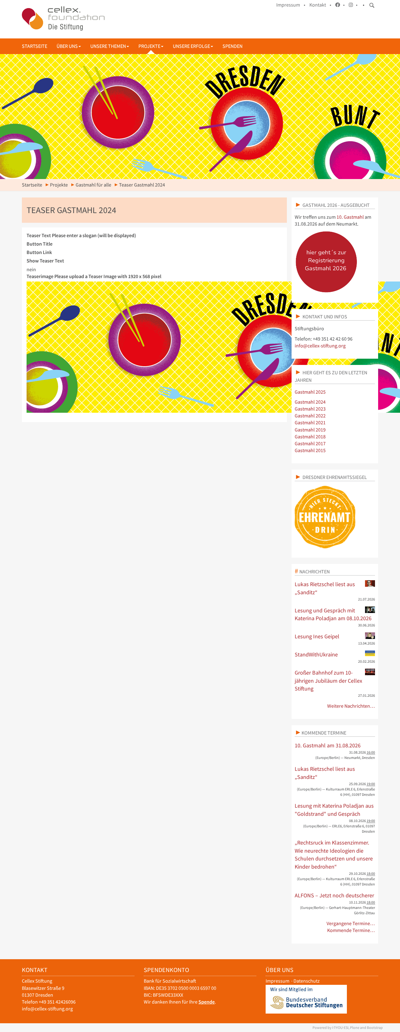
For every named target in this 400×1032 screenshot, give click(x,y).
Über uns (67, 46)
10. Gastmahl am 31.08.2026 (328, 745)
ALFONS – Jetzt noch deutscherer (334, 895)
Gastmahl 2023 (310, 409)
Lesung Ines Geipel (317, 636)
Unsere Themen (108, 46)
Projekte (149, 46)
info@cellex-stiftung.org (320, 346)
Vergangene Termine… (351, 923)
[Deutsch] (63, 18)
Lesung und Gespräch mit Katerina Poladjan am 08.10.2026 (333, 614)
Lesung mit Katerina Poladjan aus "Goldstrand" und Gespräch (334, 809)
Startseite (34, 46)
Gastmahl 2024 (310, 402)
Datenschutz (306, 981)
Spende (206, 1002)
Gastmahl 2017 (310, 443)
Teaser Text (81, 235)
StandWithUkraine (316, 654)
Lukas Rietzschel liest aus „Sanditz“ (325, 588)
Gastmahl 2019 (310, 430)
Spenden (232, 46)
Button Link (39, 252)
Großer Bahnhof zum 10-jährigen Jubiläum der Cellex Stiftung (328, 680)
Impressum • (290, 5)
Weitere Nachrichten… (351, 706)
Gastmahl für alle (93, 185)
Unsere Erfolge (191, 46)
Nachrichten (314, 571)
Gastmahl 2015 (310, 450)
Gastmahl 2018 (310, 437)
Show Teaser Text (45, 261)
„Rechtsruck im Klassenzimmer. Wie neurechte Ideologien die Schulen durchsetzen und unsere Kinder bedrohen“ (334, 854)
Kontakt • (320, 5)
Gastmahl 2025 (310, 392)
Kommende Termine (324, 733)
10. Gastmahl (350, 217)
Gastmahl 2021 (310, 423)
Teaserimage (94, 276)
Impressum (277, 981)
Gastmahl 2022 (310, 416)
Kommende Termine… (351, 930)
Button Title (39, 244)
